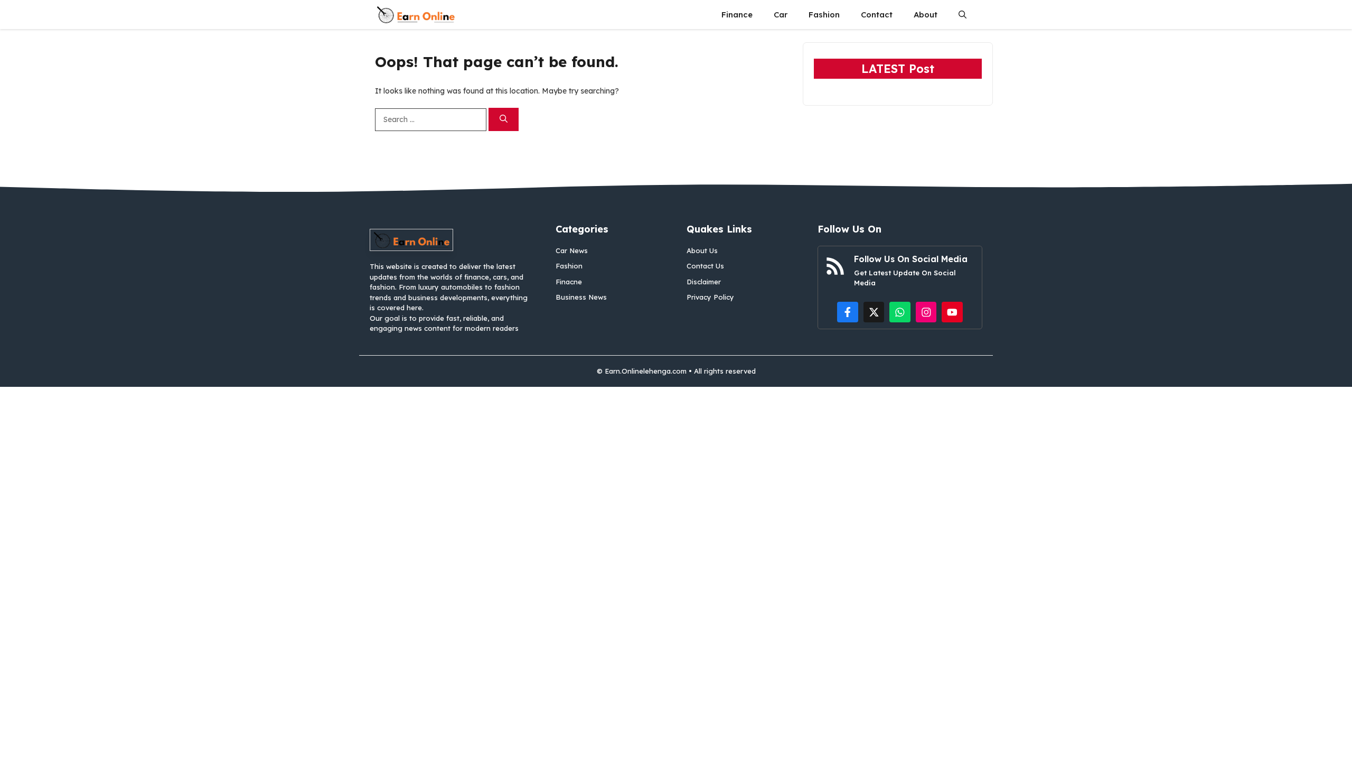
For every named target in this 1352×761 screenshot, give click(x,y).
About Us (702, 250)
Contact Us (705, 266)
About (925, 15)
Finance (737, 15)
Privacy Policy (710, 297)
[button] (962, 14)
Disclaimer (704, 281)
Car (780, 15)
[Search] (504, 120)
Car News (572, 250)
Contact (877, 15)
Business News (581, 297)
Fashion (824, 15)
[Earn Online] (415, 14)
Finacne (569, 281)
